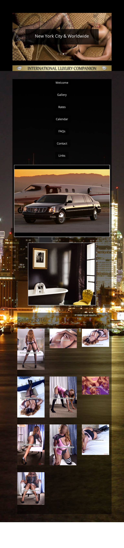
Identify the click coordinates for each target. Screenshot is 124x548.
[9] (31, 416)
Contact (62, 143)
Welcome (62, 83)
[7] (31, 464)
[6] (95, 393)
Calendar (62, 119)
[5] (63, 464)
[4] (95, 454)
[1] (95, 345)
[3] (31, 368)
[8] (63, 347)
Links (61, 155)
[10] (63, 416)
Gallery (62, 95)
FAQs (61, 131)
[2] (31, 503)
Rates (62, 107)
